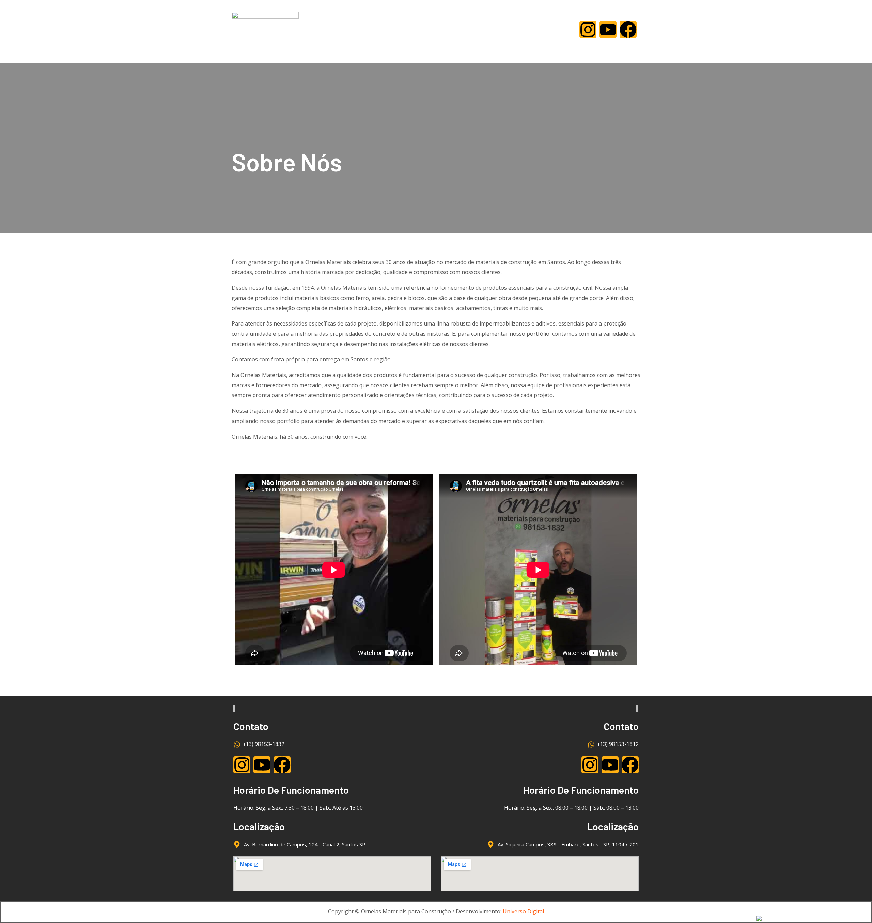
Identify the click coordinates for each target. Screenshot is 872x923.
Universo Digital (523, 911)
